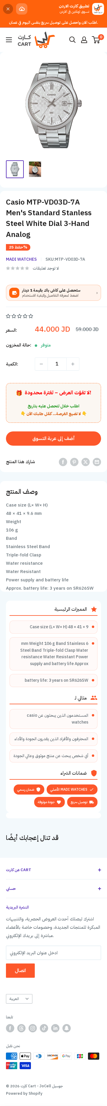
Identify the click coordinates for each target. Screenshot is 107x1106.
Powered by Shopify (24, 1093)
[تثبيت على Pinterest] (74, 462)
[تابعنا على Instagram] (33, 1028)
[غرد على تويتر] (85, 462)
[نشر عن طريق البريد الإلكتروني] (97, 462)
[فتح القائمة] (9, 39)
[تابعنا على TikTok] (44, 1028)
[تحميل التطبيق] (21, 9)
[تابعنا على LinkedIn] (55, 1028)
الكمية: (12, 364)
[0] (96, 39)
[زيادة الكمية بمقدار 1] (73, 364)
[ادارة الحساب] (84, 40)
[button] (20, 316)
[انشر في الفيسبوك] (63, 462)
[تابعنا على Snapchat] (66, 1028)
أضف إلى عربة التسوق (53, 438)
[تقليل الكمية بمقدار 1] (41, 364)
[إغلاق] (8, 9)
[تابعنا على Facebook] (10, 1028)
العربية (14, 998)
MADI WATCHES (21, 259)
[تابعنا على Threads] (21, 1028)
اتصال (20, 970)
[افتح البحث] (72, 40)
